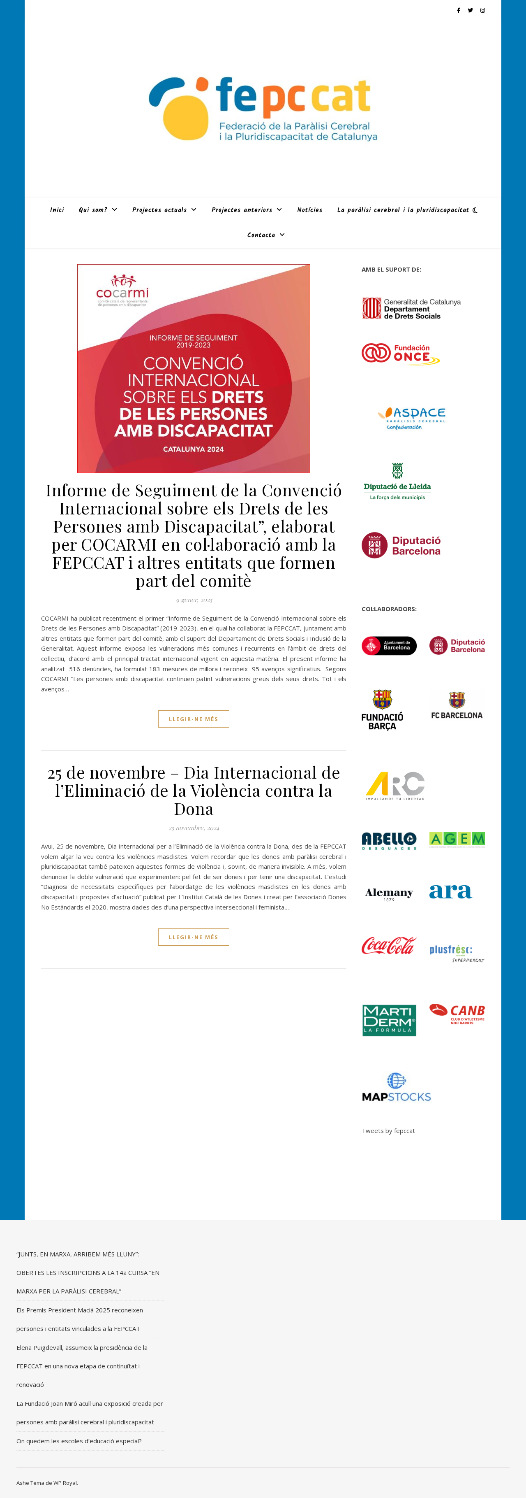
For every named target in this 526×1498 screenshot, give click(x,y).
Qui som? (93, 210)
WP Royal (65, 1482)
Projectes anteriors (242, 210)
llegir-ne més (194, 719)
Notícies (310, 210)
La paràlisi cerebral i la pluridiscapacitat (403, 210)
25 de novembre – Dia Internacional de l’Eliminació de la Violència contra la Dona (194, 790)
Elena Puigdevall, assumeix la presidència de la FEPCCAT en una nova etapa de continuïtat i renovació (82, 1366)
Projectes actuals (159, 210)
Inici (57, 210)
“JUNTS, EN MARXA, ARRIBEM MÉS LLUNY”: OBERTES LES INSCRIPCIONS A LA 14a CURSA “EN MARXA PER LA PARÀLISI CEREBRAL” (87, 1272)
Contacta (261, 235)
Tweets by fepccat (388, 1130)
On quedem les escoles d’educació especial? (79, 1441)
